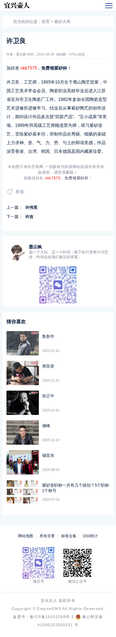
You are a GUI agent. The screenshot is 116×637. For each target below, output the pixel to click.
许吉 (29, 216)
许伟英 (31, 207)
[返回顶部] (104, 625)
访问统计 (90, 536)
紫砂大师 (62, 21)
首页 (46, 21)
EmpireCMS (49, 608)
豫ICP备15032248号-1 (52, 617)
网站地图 (25, 536)
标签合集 (68, 536)
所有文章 (47, 536)
